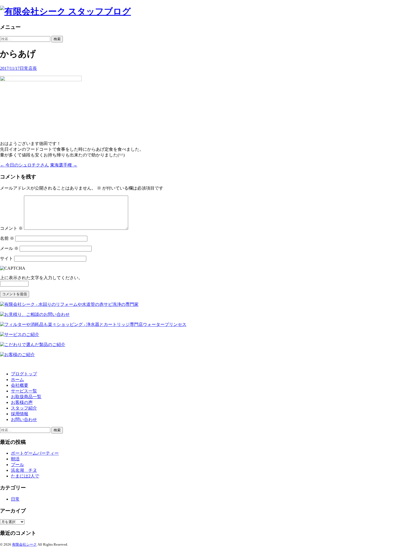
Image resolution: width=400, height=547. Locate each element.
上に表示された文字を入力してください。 (41, 277)
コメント (11, 228)
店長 (32, 68)
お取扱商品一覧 (26, 396)
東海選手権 (63, 165)
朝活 (15, 459)
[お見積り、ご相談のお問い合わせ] (35, 314)
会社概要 (19, 385)
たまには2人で (25, 476)
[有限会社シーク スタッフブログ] (200, 12)
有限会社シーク (24, 544)
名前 (7, 238)
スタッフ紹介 (24, 408)
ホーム (17, 379)
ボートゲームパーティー (35, 453)
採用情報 (19, 413)
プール (17, 464)
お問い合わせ (24, 419)
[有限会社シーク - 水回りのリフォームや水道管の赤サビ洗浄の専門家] (69, 304)
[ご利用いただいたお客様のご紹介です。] (17, 354)
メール (9, 248)
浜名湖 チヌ (24, 470)
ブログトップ (24, 374)
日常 (24, 68)
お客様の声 (22, 402)
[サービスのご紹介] (19, 334)
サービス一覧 (24, 391)
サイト (6, 258)
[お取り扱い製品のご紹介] (32, 344)
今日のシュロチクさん (24, 165)
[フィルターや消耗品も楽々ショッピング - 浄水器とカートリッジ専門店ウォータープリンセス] (93, 324)
